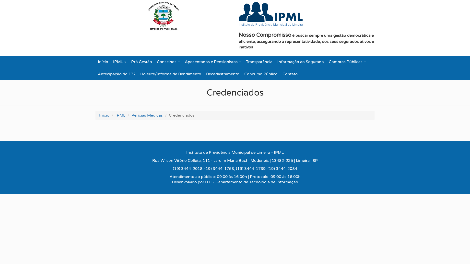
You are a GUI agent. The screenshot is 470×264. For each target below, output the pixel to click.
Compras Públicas (346, 61)
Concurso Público (261, 74)
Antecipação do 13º (116, 74)
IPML (118, 61)
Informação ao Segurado (300, 61)
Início (103, 61)
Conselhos (167, 61)
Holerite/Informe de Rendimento (170, 74)
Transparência (259, 61)
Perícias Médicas (147, 115)
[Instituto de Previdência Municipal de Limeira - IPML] (271, 14)
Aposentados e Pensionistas (212, 61)
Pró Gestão (141, 61)
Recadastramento (222, 74)
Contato (290, 74)
